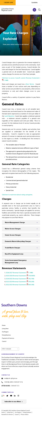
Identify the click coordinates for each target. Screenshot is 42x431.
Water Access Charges (13, 229)
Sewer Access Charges (13, 235)
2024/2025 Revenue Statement (20, 279)
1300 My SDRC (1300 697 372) (13, 382)
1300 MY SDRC (8, 2)
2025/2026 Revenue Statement (20, 276)
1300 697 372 (15, 386)
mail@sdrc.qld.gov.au (10, 378)
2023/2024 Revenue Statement (20, 282)
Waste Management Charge (15, 222)
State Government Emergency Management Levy (15, 262)
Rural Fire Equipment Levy (14, 254)
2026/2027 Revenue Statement (19, 273)
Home (3, 412)
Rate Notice (29, 84)
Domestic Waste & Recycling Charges (18, 241)
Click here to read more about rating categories (17, 195)
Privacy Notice (24, 414)
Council (17, 414)
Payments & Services (7, 414)
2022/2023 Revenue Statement (20, 285)
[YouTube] (11, 396)
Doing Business (27, 412)
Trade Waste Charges (12, 248)
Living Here (10, 412)
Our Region (18, 412)
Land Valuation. (9, 116)
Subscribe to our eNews (12, 401)
